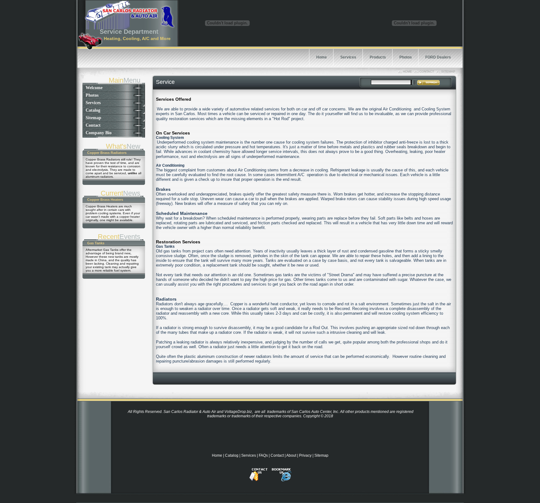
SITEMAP (448, 71)
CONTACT (426, 71)
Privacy (305, 455)
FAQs (263, 455)
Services (93, 102)
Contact (93, 125)
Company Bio (99, 132)
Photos (92, 95)
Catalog (93, 110)
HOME (407, 71)
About (291, 455)
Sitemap (93, 117)
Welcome (94, 87)
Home (217, 455)
